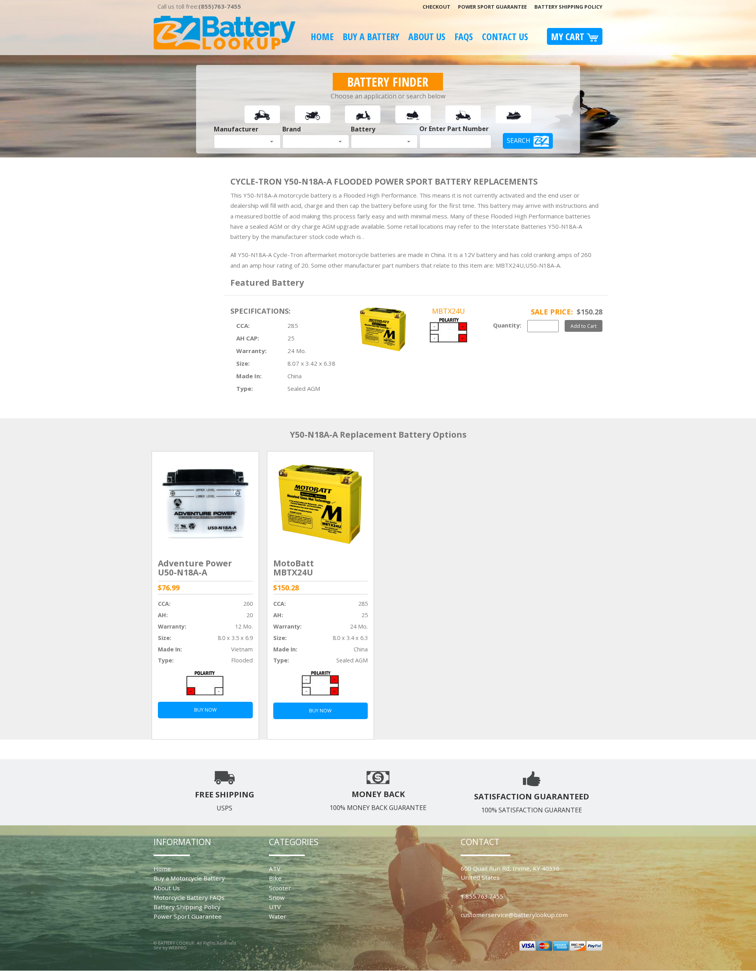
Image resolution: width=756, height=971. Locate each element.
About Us (426, 36)
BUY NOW (205, 710)
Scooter (280, 888)
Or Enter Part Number (454, 128)
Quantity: (507, 325)
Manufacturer (236, 129)
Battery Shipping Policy (568, 6)
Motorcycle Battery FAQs (189, 897)
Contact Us (505, 36)
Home (322, 36)
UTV (275, 907)
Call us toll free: (199, 6)
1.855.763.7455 (482, 896)
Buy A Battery (371, 36)
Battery (363, 129)
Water (277, 916)
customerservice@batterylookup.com (514, 915)
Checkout (436, 6)
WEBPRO (178, 948)
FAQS (463, 36)
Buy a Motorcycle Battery (189, 878)
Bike (275, 878)
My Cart (569, 36)
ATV (274, 869)
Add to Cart (584, 326)
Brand (291, 129)
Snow (277, 897)
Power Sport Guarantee (492, 6)
